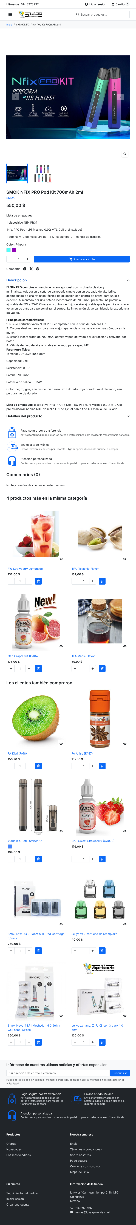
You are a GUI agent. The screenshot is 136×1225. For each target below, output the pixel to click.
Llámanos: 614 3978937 (22, 4)
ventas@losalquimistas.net (92, 1212)
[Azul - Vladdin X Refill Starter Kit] (10, 846)
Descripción (16, 280)
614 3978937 (83, 1208)
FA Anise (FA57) (82, 753)
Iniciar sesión (15, 1199)
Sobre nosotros (80, 1155)
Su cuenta (13, 1184)
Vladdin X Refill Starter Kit (25, 841)
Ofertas (11, 1143)
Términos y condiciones (86, 1149)
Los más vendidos (18, 1155)
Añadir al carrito (82, 259)
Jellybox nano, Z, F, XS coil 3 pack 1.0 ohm (97, 1028)
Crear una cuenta (17, 1204)
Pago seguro (78, 1160)
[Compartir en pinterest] (37, 269)
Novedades (14, 1149)
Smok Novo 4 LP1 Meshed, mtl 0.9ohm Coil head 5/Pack (34, 1028)
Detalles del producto (24, 416)
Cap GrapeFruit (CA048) (24, 656)
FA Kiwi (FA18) (17, 753)
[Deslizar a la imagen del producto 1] (17, 173)
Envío (74, 1143)
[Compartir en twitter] (31, 269)
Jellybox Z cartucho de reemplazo (94, 934)
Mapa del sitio (79, 1172)
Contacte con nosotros (85, 1166)
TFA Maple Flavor (83, 656)
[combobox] (102, 14)
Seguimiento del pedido (22, 1193)
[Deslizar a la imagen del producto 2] (42, 173)
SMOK (10, 198)
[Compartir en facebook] (25, 269)
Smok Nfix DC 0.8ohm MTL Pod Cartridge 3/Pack (36, 936)
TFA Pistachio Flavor (85, 568)
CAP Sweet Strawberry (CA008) (93, 841)
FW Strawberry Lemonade (25, 568)
